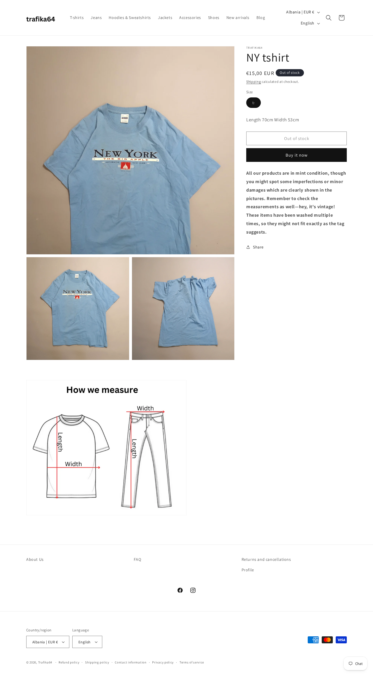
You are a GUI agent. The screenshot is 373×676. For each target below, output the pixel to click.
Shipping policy (97, 662)
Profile (248, 569)
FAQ (137, 559)
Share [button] (258, 246)
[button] (328, 17)
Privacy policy (163, 662)
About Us (35, 559)
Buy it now (297, 155)
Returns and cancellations (266, 559)
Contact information (130, 662)
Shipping (253, 81)
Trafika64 (45, 662)
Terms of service (192, 662)
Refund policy (69, 662)
